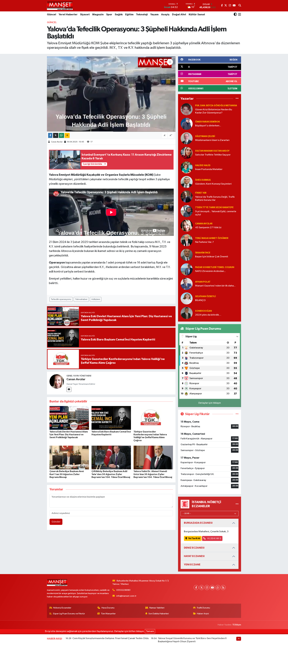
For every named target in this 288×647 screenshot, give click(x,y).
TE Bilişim (236, 625)
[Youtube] (212, 587)
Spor (109, 14)
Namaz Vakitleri (156, 608)
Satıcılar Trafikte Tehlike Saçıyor (213, 154)
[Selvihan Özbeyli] (187, 298)
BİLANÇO (200, 300)
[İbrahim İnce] (187, 254)
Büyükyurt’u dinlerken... (208, 125)
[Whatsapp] (217, 587)
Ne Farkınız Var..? (204, 242)
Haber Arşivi (203, 613)
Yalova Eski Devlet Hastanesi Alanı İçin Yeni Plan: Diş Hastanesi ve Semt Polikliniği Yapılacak (69, 434)
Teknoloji (142, 14)
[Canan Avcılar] (57, 381)
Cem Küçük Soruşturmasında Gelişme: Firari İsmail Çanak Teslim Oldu (110, 638)
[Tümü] (237, 98)
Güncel (51, 14)
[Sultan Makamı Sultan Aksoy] (187, 153)
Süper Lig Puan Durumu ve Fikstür (69, 613)
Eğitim (129, 14)
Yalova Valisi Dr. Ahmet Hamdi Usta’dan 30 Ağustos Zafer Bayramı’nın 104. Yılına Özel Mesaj (153, 474)
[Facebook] (196, 587)
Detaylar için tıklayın (209, 403)
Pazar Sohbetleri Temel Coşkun (214, 267)
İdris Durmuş (203, 180)
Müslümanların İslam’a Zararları (212, 140)
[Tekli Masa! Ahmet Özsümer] (187, 240)
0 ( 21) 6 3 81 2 (214, 538)
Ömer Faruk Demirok (207, 122)
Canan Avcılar (57, 142)
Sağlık (119, 14)
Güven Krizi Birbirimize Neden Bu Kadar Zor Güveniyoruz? (213, 111)
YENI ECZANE (192, 564)
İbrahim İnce (202, 253)
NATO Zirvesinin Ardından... (210, 271)
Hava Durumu (108, 608)
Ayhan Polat (202, 282)
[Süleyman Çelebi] (187, 138)
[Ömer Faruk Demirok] (187, 123)
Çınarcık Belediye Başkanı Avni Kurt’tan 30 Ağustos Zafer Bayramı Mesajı (67, 474)
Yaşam (154, 14)
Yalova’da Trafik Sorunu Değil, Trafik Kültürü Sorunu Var (215, 198)
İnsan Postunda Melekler (208, 169)
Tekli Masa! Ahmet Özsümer (211, 238)
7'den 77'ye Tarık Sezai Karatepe (214, 207)
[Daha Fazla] (67, 135)
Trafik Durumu (203, 608)
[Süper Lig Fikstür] (237, 414)
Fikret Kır (200, 193)
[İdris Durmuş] (187, 182)
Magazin (98, 14)
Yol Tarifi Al (194, 538)
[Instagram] (206, 587)
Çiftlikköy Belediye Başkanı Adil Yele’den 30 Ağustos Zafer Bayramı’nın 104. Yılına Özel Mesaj (111, 474)
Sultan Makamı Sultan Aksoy (212, 151)
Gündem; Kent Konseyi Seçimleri (213, 184)
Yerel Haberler (68, 14)
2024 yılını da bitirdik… (208, 315)
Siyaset (85, 14)
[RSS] (223, 587)
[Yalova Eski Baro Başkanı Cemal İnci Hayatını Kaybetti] (111, 418)
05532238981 (123, 590)
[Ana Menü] (239, 14)
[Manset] (60, 6)
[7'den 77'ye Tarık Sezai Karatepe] (187, 211)
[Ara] (239, 6)
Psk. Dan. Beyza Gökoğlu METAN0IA (216, 105)
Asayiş (165, 14)
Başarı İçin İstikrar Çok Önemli (211, 256)
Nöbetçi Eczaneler (62, 608)
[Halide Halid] (187, 167)
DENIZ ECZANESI (194, 547)
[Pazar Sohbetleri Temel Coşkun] (187, 269)
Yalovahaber (81, 299)
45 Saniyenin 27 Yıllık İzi (208, 227)
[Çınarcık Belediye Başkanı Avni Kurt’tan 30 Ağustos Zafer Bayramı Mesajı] (69, 457)
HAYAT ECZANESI (194, 556)
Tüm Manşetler (108, 613)
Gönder (56, 522)
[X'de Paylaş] (55, 135)
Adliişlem (95, 299)
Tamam (150, 631)
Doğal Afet (179, 14)
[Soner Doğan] (187, 313)
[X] (201, 587)
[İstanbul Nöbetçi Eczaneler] (237, 504)
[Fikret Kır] (187, 196)
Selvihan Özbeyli (205, 296)
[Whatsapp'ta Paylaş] (61, 135)
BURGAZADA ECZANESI (198, 523)
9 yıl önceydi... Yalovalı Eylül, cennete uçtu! (215, 213)
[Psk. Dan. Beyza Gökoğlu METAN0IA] (187, 109)
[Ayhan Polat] (187, 284)
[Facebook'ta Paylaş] (50, 135)
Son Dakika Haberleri (158, 613)
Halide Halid (202, 165)
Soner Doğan (203, 311)
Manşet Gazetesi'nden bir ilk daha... (215, 285)
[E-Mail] (68, 389)
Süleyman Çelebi (205, 136)
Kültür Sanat (197, 14)
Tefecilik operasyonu (61, 299)
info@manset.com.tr (126, 596)
